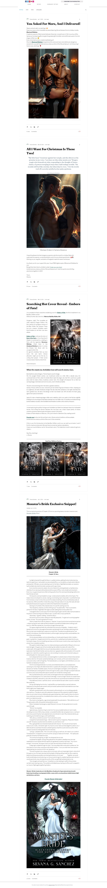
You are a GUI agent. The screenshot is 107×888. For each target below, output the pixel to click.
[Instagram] (33, 1)
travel (27, 9)
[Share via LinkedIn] (34, 127)
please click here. (52, 885)
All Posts (21, 9)
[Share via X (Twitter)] (31, 127)
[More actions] (79, 19)
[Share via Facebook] (27, 127)
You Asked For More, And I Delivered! (53, 23)
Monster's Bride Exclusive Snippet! (51, 504)
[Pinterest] (31, 1)
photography (39, 9)
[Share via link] (38, 127)
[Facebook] (26, 1)
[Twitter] (28, 1)
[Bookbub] (29, 1)
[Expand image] (30, 459)
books (32, 9)
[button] (86, 10)
